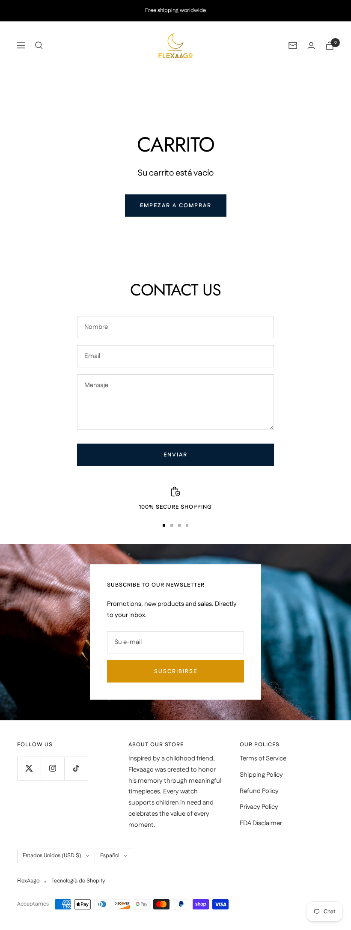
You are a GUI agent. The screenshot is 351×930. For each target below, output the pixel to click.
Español (109, 855)
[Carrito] (329, 46)
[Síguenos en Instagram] (52, 768)
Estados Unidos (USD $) (52, 855)
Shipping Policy (261, 774)
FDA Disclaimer (261, 823)
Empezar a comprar (175, 205)
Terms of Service (263, 758)
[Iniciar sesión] (311, 45)
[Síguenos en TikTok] (76, 768)
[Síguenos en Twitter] (29, 768)
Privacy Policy (259, 806)
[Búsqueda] (39, 45)
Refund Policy (259, 791)
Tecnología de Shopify (78, 881)
